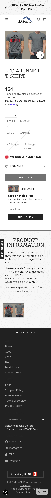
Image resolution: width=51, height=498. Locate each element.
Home (8, 346)
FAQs (8, 385)
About (8, 351)
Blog (7, 362)
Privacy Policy (13, 406)
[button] (5, 492)
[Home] (25, 19)
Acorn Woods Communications (28, 490)
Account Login (13, 372)
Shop (8, 357)
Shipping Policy (14, 390)
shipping (22, 94)
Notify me (25, 216)
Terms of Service (15, 400)
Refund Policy (13, 395)
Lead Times (12, 367)
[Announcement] (25, 7)
